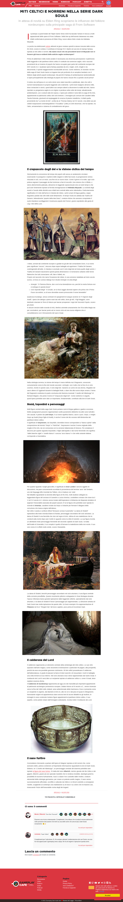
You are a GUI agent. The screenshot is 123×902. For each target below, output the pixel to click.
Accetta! (107, 895)
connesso (36, 855)
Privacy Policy (67, 883)
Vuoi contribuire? (97, 6)
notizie (48, 46)
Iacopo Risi (66, 28)
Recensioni (44, 2)
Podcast (77, 2)
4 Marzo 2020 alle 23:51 (86, 834)
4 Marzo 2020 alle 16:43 (86, 814)
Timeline (86, 6)
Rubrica (39, 883)
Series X (37, 6)
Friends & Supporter (74, 6)
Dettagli (101, 891)
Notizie (32, 2)
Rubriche (65, 2)
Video (55, 2)
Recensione (41, 879)
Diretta (88, 2)
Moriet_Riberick (39, 814)
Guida (39, 885)
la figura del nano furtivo (41, 771)
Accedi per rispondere (85, 827)
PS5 (30, 6)
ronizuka (37, 834)
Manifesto (62, 6)
